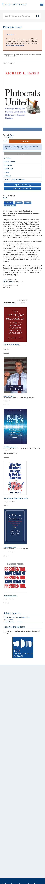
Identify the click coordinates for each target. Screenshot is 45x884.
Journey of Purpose (9, 396)
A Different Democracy (10, 547)
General (11, 619)
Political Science (9, 617)
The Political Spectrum (10, 447)
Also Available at (22, 154)
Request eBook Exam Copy (22, 185)
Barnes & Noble (10, 161)
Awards (27, 202)
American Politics (23, 617)
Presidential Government (10, 596)
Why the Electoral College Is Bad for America (16, 498)
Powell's (7, 176)
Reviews (19, 202)
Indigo (6, 172)
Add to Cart (25, 141)
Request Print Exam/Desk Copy (22, 188)
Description (8, 202)
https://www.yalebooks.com (15, 45)
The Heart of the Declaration (11, 344)
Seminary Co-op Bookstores (14, 179)
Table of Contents (10, 205)
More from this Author (22, 301)
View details (6, 353)
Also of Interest (9, 302)
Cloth (5, 198)
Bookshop (8, 165)
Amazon (7, 158)
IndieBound (8, 168)
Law (5, 619)
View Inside (23, 129)
